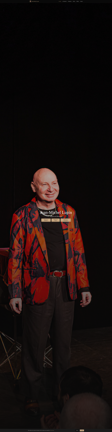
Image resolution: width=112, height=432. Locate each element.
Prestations (69, 1)
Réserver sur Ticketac (56, 220)
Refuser (77, 430)
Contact (81, 1)
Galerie (74, 1)
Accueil (60, 1)
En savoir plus (52, 430)
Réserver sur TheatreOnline (65, 220)
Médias (78, 1)
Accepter (82, 430)
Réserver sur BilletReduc (46, 220)
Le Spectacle (64, 1)
